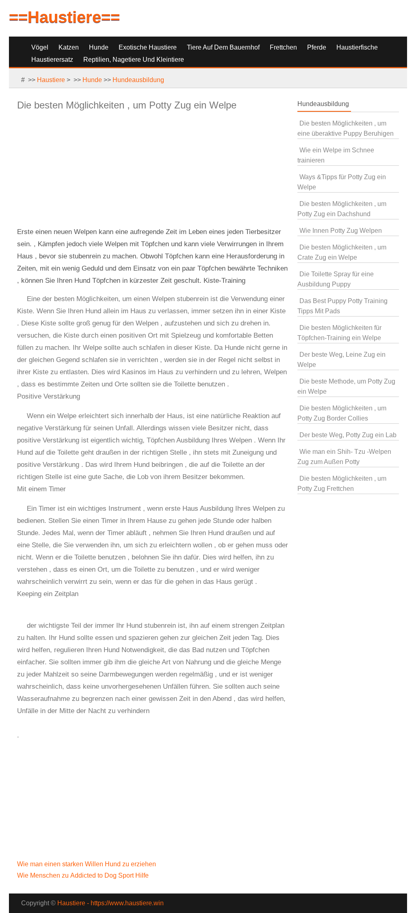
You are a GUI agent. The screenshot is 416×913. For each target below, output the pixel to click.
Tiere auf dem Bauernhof (223, 47)
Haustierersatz (52, 59)
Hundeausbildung (138, 79)
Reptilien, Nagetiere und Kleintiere (133, 59)
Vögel (39, 47)
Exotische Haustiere (148, 47)
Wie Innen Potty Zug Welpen (340, 230)
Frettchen (283, 47)
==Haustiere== (64, 17)
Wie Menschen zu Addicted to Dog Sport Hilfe (83, 875)
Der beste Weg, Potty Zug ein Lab (347, 435)
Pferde (316, 47)
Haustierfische (357, 47)
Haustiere (51, 79)
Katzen (68, 47)
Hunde (98, 47)
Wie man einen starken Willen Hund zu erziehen (87, 864)
